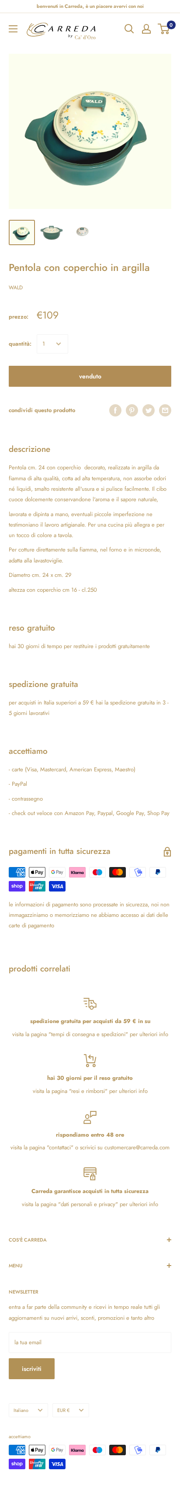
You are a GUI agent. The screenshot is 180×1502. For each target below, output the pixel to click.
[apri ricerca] (129, 29)
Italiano (21, 1410)
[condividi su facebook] (115, 410)
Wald (16, 287)
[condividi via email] (165, 410)
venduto (90, 376)
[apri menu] (13, 28)
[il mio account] (146, 29)
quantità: (20, 344)
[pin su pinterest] (132, 410)
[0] (164, 29)
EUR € (63, 1410)
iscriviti (32, 1368)
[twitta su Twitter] (148, 410)
